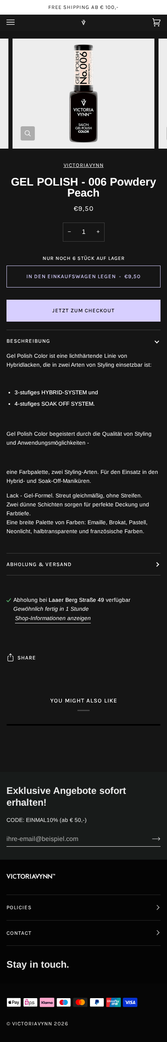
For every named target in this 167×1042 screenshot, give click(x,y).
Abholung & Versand (39, 564)
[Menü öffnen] (18, 22)
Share (26, 658)
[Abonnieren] (150, 838)
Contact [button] (19, 933)
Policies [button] (19, 907)
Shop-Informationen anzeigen (53, 618)
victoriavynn (84, 165)
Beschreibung (28, 341)
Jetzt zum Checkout (83, 310)
